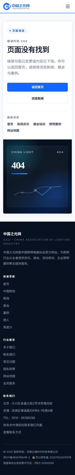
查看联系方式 (12, 432)
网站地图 (13, 130)
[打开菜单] (68, 6)
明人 (6, 320)
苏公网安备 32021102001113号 (53, 457)
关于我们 (9, 347)
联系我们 (9, 354)
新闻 (6, 298)
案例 (6, 313)
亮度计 (7, 327)
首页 (10, 124)
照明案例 (55, 124)
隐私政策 (9, 369)
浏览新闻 (38, 98)
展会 (6, 306)
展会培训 (39, 124)
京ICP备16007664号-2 (16, 457)
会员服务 (9, 383)
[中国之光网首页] (16, 6)
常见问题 (9, 362)
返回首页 (38, 87)
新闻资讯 (23, 124)
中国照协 (9, 291)
